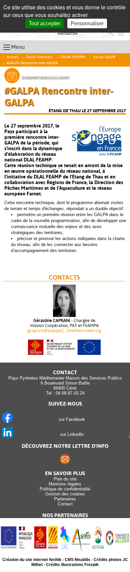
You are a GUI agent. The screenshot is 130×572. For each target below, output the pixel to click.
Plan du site (65, 478)
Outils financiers (39, 57)
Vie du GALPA (104, 57)
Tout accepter (44, 23)
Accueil (12, 57)
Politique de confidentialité (65, 488)
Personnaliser (87, 23)
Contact (65, 503)
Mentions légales (65, 483)
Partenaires (65, 498)
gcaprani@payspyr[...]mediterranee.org (64, 330)
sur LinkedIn (70, 434)
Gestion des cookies (65, 493)
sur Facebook (70, 419)
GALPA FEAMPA (73, 57)
